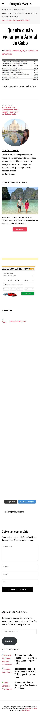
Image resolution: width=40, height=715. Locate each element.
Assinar (9, 641)
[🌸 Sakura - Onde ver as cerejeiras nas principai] (20, 337)
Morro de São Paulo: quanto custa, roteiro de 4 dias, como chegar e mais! (25, 659)
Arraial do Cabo (19, 10)
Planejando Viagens (20, 3)
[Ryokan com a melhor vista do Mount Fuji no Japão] (20, 401)
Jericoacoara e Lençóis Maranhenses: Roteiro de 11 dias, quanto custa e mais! (25, 673)
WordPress (26, 710)
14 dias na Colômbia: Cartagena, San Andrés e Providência (25, 685)
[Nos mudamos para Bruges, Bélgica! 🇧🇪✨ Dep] (20, 358)
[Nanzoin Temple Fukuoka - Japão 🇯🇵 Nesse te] (20, 444)
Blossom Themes (31, 708)
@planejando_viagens (14, 512)
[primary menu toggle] (3, 3)
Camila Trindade (12, 51)
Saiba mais (20, 229)
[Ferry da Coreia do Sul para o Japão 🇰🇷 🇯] (20, 380)
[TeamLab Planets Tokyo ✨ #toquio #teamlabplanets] (20, 423)
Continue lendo (8, 174)
